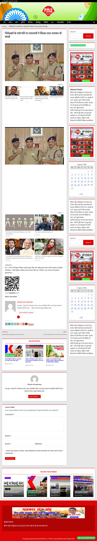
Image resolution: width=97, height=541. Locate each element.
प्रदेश (10, 22)
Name (8, 436)
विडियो (46, 22)
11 (75, 178)
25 (75, 185)
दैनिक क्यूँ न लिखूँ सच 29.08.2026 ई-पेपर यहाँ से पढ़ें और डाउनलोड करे (13, 492)
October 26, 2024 (19, 40)
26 (79, 185)
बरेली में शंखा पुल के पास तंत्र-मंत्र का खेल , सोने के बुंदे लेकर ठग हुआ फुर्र (83, 492)
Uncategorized (78, 489)
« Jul (81, 194)
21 (85, 181)
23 (92, 181)
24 (72, 185)
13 (82, 178)
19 (78, 181)
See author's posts (26, 312)
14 (85, 178)
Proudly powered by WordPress (34, 539)
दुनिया (23, 22)
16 (92, 178)
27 (82, 185)
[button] (86, 537)
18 (75, 181)
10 (72, 178)
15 (88, 178)
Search (73, 32)
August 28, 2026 (9, 363)
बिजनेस (30, 22)
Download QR (12, 292)
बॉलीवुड (38, 22)
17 (72, 181)
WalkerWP (70, 539)
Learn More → (34, 396)
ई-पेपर (69, 22)
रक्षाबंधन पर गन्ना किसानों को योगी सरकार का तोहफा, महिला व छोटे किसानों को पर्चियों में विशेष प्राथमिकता (54, 360)
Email (8, 444)
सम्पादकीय (60, 22)
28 (85, 185)
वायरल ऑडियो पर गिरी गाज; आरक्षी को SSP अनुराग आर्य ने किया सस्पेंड (13, 359)
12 (78, 178)
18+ (52, 22)
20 (82, 181)
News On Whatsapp (78, 45)
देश (9, 489)
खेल (16, 22)
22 (88, 181)
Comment (9, 414)
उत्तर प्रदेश (26, 40)
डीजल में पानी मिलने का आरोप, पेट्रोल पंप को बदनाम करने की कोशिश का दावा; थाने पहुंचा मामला (34, 360)
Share (31, 324)
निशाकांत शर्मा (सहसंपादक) (10, 40)
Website (38, 444)
